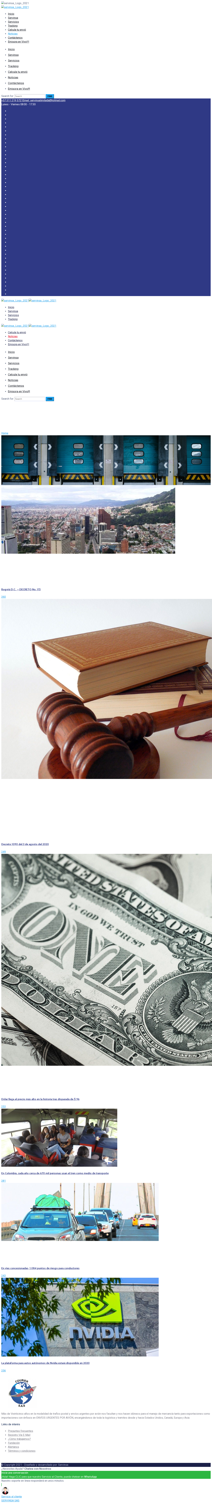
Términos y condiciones (21, 1450)
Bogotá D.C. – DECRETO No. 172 (21, 589)
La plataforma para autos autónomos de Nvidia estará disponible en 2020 (45, 1363)
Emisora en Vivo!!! (18, 41)
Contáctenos (15, 37)
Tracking (13, 25)
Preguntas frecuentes (20, 1431)
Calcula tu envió (17, 29)
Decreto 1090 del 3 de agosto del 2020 (25, 844)
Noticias (13, 33)
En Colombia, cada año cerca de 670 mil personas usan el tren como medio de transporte (55, 1173)
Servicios (13, 21)
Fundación (14, 1442)
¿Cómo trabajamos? (19, 1439)
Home (4, 433)
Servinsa (13, 17)
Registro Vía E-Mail (19, 1435)
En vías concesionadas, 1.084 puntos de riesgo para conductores (40, 1268)
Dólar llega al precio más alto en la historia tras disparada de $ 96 (40, 1099)
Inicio (11, 13)
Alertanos (13, 1446)
